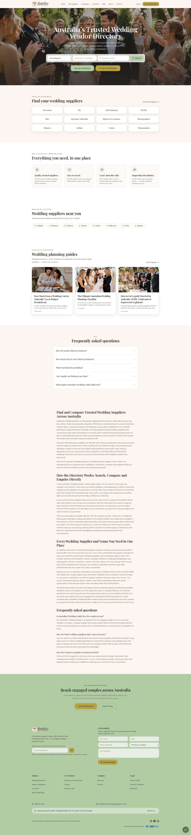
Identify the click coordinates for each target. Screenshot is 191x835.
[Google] (158, 821)
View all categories (150, 102)
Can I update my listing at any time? (95, 376)
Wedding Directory (39, 780)
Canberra (69, 226)
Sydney (140, 226)
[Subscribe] (71, 750)
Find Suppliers (73, 4)
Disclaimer (133, 788)
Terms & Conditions (137, 784)
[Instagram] (151, 821)
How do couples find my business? (95, 350)
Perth (127, 226)
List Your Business (150, 4)
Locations (95, 4)
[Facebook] (154, 821)
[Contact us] (186, 830)
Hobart (97, 226)
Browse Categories (82, 68)
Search (138, 58)
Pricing (67, 784)
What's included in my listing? (95, 367)
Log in (138, 4)
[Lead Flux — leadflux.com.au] (152, 826)
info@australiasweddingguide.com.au (113, 804)
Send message (109, 762)
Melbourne (112, 226)
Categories (85, 4)
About (111, 4)
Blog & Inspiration (38, 793)
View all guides (151, 262)
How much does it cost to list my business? (95, 359)
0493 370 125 (39, 804)
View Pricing (107, 706)
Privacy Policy (135, 780)
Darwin (84, 226)
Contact (119, 4)
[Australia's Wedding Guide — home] (40, 4)
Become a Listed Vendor (73, 780)
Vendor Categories (39, 784)
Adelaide (40, 226)
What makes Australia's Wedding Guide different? (95, 384)
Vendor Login (69, 788)
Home (63, 4)
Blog (104, 4)
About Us (100, 780)
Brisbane (55, 226)
